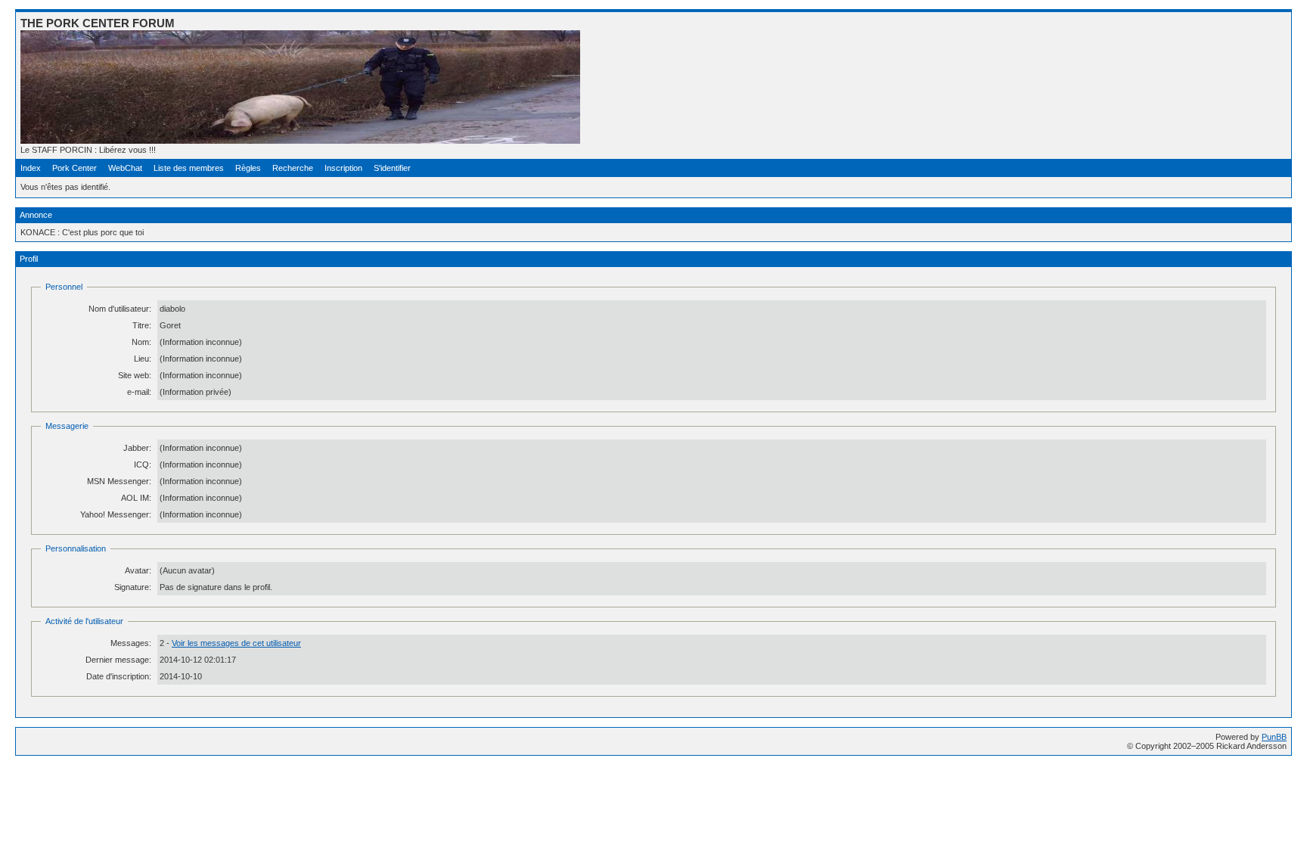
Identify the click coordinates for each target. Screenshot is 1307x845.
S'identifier (392, 167)
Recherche (292, 167)
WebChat (125, 167)
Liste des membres (189, 167)
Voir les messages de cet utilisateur (236, 643)
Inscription (343, 167)
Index (30, 167)
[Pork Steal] (300, 140)
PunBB (1274, 736)
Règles (248, 167)
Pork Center (74, 167)
